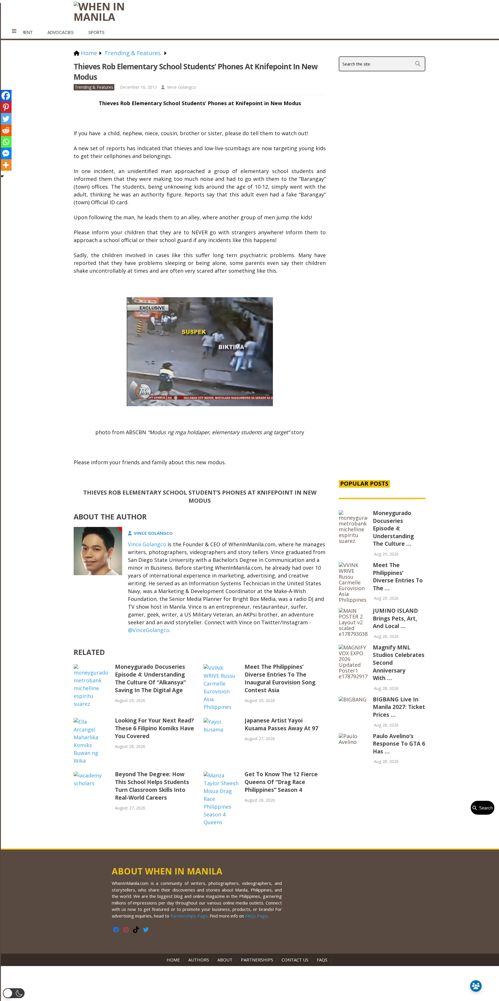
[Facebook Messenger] (6, 153)
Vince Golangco (181, 87)
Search (485, 807)
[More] (6, 165)
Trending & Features (94, 87)
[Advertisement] (382, 376)
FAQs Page (256, 916)
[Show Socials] (476, 986)
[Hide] (2, 176)
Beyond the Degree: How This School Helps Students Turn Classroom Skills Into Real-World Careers (152, 785)
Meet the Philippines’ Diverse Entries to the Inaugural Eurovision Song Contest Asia (280, 678)
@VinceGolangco (148, 630)
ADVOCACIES (60, 32)
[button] (14, 993)
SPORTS (96, 32)
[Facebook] (6, 95)
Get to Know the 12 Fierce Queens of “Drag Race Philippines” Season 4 (281, 782)
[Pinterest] (6, 107)
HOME (174, 960)
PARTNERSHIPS (257, 960)
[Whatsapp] (6, 142)
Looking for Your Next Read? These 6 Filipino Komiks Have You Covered (154, 728)
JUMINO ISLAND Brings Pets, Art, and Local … (395, 618)
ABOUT (225, 960)
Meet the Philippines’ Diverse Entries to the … (398, 576)
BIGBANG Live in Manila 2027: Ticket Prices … (399, 707)
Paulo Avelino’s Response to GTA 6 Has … (399, 743)
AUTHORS (198, 960)
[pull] (14, 31)
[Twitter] (6, 119)
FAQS (322, 960)
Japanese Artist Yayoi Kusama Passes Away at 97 (281, 724)
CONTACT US (295, 960)
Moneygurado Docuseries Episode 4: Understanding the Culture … (393, 528)
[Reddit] (6, 130)
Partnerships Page (189, 916)
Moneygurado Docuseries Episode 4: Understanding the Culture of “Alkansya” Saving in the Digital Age (150, 678)
